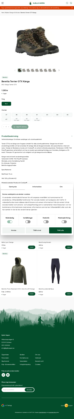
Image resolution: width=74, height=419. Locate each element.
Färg (3, 99)
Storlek (4, 110)
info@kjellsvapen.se (8, 348)
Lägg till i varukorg (21, 127)
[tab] (37, 136)
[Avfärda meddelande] (72, 7)
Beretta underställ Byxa (46, 289)
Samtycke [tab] (13, 187)
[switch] (28, 221)
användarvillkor (52, 412)
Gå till (32, 247)
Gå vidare (29, 389)
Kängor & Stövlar (15, 12)
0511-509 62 (6, 345)
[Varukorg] (70, 3)
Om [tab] (61, 187)
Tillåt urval (37, 230)
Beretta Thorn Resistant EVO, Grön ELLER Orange (18, 289)
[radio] (6, 104)
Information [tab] (37, 187)
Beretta (5, 77)
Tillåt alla (60, 230)
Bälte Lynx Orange (7, 242)
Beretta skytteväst (45, 242)
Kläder (7, 12)
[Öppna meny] (2, 3)
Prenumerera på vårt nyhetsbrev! (12, 385)
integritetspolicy (42, 412)
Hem (3, 12)
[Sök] (67, 3)
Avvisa (13, 230)
